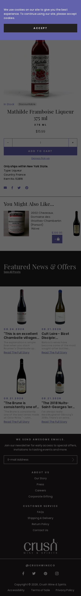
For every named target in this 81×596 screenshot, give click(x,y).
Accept (40, 28)
